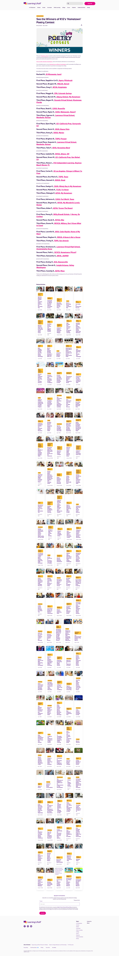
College (63, 7)
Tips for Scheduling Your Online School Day (69, 687)
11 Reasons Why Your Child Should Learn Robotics (78, 509)
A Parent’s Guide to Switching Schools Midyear (59, 330)
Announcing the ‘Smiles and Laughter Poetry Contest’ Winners (69, 882)
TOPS (57, 138)
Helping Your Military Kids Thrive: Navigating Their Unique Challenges (69, 557)
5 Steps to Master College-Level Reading (69, 783)
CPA (56, 93)
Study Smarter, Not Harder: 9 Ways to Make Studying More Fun (40, 582)
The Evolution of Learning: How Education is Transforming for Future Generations (50, 808)
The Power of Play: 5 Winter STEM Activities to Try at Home (40, 478)
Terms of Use (48, 947)
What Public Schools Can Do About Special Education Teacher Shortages (59, 709)
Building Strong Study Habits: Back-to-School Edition (49, 857)
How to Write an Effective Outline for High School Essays (68, 508)
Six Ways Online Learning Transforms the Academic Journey (68, 582)
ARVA (59, 256)
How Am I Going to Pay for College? (59, 452)
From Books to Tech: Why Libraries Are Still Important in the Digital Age (40, 808)
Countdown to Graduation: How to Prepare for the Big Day (59, 761)
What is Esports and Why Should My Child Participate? (40, 662)
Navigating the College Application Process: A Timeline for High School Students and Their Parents (58, 635)
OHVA (57, 154)
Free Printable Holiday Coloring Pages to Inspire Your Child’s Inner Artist (78, 832)
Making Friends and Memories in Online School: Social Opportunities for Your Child (41, 533)
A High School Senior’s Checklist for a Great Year (40, 609)
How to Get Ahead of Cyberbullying (59, 861)
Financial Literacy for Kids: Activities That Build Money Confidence (49, 379)
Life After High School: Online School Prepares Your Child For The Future (78, 684)
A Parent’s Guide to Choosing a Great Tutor (78, 452)
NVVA (59, 202)
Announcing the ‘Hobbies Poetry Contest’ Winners (59, 882)
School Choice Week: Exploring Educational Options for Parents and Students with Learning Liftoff (49, 477)
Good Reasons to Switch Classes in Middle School (40, 857)
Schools (38, 7)
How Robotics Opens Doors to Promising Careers (69, 534)
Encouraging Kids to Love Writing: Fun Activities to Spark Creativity (78, 582)
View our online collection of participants (44, 61)
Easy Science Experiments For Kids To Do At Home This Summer (40, 738)
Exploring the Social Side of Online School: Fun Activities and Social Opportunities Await (69, 352)
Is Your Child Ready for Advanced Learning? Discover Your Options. (59, 834)
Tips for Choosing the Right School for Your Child (59, 428)
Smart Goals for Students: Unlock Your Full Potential (59, 480)
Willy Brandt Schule (61, 214)
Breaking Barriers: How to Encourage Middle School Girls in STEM (49, 426)
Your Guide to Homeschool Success (78, 305)
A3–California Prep (64, 123)
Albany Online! (62, 97)
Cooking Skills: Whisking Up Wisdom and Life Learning (49, 509)
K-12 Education (32, 7)
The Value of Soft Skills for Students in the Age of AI (78, 808)
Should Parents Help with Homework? (59, 559)
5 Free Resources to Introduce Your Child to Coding (49, 560)
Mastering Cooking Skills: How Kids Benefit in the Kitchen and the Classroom (49, 452)
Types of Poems (40, 787)
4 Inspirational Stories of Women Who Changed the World (69, 379)
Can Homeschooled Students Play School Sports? (78, 638)
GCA (55, 262)
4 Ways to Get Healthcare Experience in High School (50, 739)
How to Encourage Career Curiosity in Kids (68, 305)
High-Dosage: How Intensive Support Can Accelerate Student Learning (68, 327)
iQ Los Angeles (59, 171)
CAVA (54, 108)
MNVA (59, 237)
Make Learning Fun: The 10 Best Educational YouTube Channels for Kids (69, 807)
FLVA (58, 189)
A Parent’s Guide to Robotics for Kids (58, 354)
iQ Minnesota (51, 74)
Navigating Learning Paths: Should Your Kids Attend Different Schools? (78, 557)
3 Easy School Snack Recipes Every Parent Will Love (68, 479)
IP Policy (42, 947)
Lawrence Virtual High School (68, 247)
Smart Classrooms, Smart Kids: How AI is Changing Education (40, 686)
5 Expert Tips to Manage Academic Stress (59, 533)
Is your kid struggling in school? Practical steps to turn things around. (49, 304)
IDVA (54, 148)
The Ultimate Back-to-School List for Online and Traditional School (40, 710)
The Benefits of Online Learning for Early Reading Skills (40, 452)
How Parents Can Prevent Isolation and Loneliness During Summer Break (68, 737)
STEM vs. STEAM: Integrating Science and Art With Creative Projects (40, 403)
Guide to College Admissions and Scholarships (58, 944)
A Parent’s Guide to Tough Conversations (49, 785)
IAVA (57, 231)
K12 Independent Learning (63, 163)
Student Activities (81, 7)
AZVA (57, 193)
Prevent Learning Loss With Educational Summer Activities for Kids (59, 379)
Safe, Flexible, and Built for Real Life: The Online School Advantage (40, 352)
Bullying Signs (78, 860)
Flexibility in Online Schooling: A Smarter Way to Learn (49, 404)
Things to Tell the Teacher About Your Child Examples (49, 761)
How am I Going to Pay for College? (68, 762)
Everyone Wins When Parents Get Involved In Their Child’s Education (50, 686)
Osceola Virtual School (63, 100)
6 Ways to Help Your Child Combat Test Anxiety (50, 532)
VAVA (57, 129)
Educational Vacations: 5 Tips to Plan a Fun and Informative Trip (40, 508)
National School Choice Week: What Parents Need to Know (68, 452)
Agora (61, 80)
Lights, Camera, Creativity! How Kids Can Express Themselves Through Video (78, 426)
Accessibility (54, 947)
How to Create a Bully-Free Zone (59, 611)
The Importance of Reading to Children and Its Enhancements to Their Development (60, 783)
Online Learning (57, 7)
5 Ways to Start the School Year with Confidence (59, 687)
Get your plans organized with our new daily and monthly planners (40, 378)
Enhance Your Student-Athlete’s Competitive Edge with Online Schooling (50, 661)
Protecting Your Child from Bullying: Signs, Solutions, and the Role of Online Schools (78, 608)
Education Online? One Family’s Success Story (59, 305)
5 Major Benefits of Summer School (78, 762)
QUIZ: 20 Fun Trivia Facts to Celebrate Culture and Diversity (40, 636)
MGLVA (60, 84)
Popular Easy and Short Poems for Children (40, 944)
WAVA (57, 180)
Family (88, 7)
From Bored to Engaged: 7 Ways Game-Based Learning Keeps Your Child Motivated (40, 558)
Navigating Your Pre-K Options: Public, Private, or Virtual (59, 582)
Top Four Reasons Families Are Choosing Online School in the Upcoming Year (40, 302)
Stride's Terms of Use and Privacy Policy (64, 907)
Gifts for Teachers (78, 741)
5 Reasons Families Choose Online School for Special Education (78, 533)
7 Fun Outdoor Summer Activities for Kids (78, 712)
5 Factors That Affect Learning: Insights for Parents (49, 637)
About (88, 923)
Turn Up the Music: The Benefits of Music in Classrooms (50, 611)
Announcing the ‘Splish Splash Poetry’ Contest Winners (78, 882)
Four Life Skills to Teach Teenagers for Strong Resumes (49, 835)
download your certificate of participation (58, 64)
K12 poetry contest (44, 55)
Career (68, 7)
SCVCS (57, 252)
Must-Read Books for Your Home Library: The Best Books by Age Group (68, 427)
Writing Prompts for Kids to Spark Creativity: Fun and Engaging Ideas (78, 479)
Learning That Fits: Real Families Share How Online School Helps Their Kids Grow (78, 327)
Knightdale (62, 87)
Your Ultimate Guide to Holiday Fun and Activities (69, 833)
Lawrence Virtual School (64, 115)
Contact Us (89, 921)
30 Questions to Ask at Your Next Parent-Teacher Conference (40, 834)
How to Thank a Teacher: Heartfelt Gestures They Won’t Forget (40, 760)
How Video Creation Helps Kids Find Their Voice (78, 404)
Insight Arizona (62, 265)
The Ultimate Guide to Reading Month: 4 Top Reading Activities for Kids (59, 807)
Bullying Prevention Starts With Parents (49, 883)
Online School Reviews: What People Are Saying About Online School (78, 660)
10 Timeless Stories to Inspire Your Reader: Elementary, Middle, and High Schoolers (78, 783)
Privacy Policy (26, 947)
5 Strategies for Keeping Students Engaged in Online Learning (59, 738)
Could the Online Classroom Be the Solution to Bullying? (40, 882)
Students (74, 7)
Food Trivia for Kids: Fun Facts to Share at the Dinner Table (78, 379)
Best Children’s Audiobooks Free (69, 712)
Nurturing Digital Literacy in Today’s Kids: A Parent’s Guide (49, 711)
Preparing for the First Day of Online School (59, 663)
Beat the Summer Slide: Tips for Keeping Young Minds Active (40, 329)
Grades (43, 7)
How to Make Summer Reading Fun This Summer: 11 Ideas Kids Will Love (49, 352)
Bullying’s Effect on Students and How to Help (69, 858)
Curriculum (49, 7)
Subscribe (90, 3)
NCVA (55, 87)
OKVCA (57, 223)
